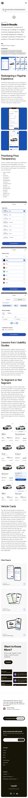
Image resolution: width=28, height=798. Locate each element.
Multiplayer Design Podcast (9, 779)
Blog (4, 757)
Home (4, 750)
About (4, 752)
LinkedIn (5, 774)
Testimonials (6, 760)
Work (4, 755)
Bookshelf (5, 762)
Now (4, 765)
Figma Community (7, 776)
